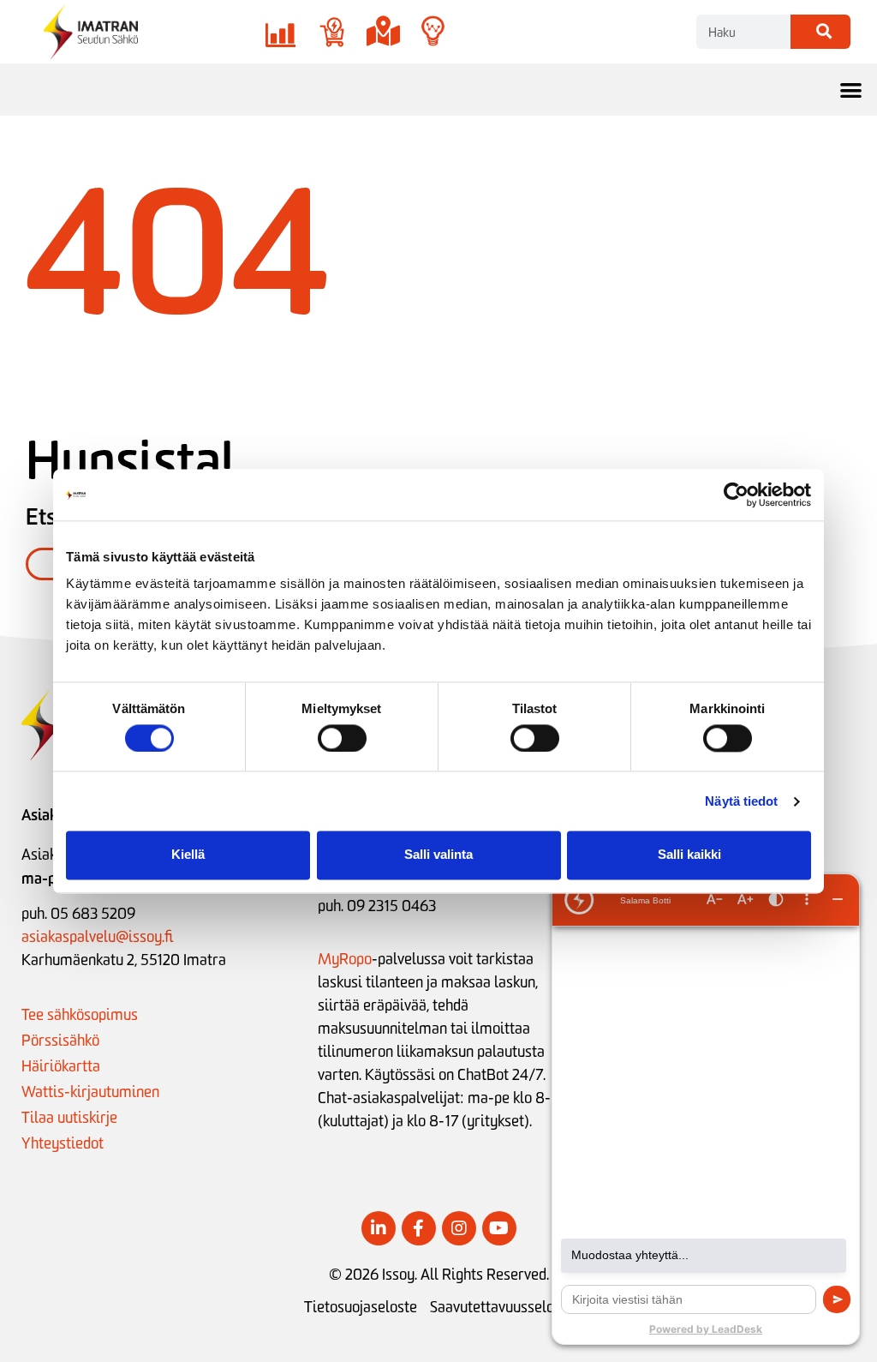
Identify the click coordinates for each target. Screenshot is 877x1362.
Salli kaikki (689, 855)
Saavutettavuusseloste (502, 1307)
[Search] (820, 32)
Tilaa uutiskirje (69, 1117)
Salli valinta (438, 855)
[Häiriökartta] (383, 32)
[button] (851, 89)
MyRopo (345, 959)
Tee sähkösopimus (79, 1014)
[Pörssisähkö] (280, 32)
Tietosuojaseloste (360, 1307)
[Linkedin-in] (378, 1228)
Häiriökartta (60, 1066)
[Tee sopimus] (332, 32)
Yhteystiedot (62, 1143)
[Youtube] (499, 1228)
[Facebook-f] (419, 1228)
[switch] (342, 738)
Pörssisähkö (60, 1040)
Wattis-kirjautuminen (90, 1092)
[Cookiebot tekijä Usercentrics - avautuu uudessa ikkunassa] (736, 494)
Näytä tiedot (741, 801)
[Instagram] (459, 1228)
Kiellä (188, 855)
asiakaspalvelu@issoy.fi (97, 936)
